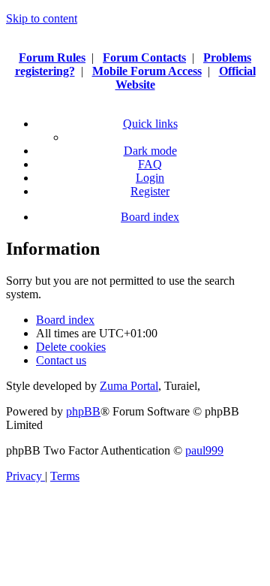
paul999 (204, 450)
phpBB (83, 411)
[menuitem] (150, 164)
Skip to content (41, 18)
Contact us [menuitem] (61, 360)
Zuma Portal (129, 385)
